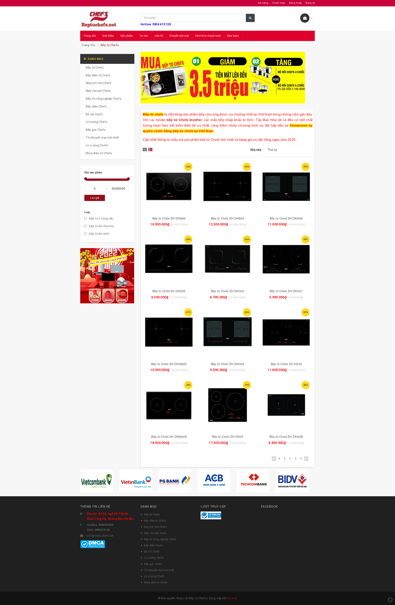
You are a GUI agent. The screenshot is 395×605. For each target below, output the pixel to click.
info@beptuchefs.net (100, 535)
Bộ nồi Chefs (94, 114)
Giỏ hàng (263, 3)
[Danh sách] (151, 149)
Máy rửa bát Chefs (98, 90)
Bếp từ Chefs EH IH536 (286, 364)
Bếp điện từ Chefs (98, 75)
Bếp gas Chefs (96, 129)
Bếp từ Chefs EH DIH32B (286, 436)
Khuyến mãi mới (179, 35)
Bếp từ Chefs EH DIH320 (227, 291)
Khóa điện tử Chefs (99, 153)
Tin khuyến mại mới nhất (102, 137)
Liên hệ (159, 35)
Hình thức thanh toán (208, 35)
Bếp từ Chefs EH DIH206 (169, 291)
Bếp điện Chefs (96, 106)
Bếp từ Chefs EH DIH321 (286, 291)
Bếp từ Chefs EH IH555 (227, 436)
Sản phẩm (126, 35)
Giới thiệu (108, 35)
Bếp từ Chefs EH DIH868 (227, 218)
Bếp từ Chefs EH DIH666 (286, 218)
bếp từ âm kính (98, 233)
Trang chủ (89, 35)
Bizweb (232, 598)
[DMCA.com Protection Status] (92, 544)
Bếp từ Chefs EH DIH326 (227, 364)
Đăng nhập (295, 3)
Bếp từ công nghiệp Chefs (103, 98)
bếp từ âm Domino (101, 226)
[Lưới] (146, 149)
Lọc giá (94, 197)
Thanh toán (278, 3)
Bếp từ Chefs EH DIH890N (168, 436)
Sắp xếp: (256, 149)
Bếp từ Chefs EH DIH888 (169, 218)
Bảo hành (233, 35)
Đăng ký (310, 3)
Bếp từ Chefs (95, 67)
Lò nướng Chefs (96, 122)
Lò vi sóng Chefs (97, 145)
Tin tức (143, 35)
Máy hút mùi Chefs (98, 83)
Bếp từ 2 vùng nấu (101, 218)
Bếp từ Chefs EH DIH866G (169, 364)
